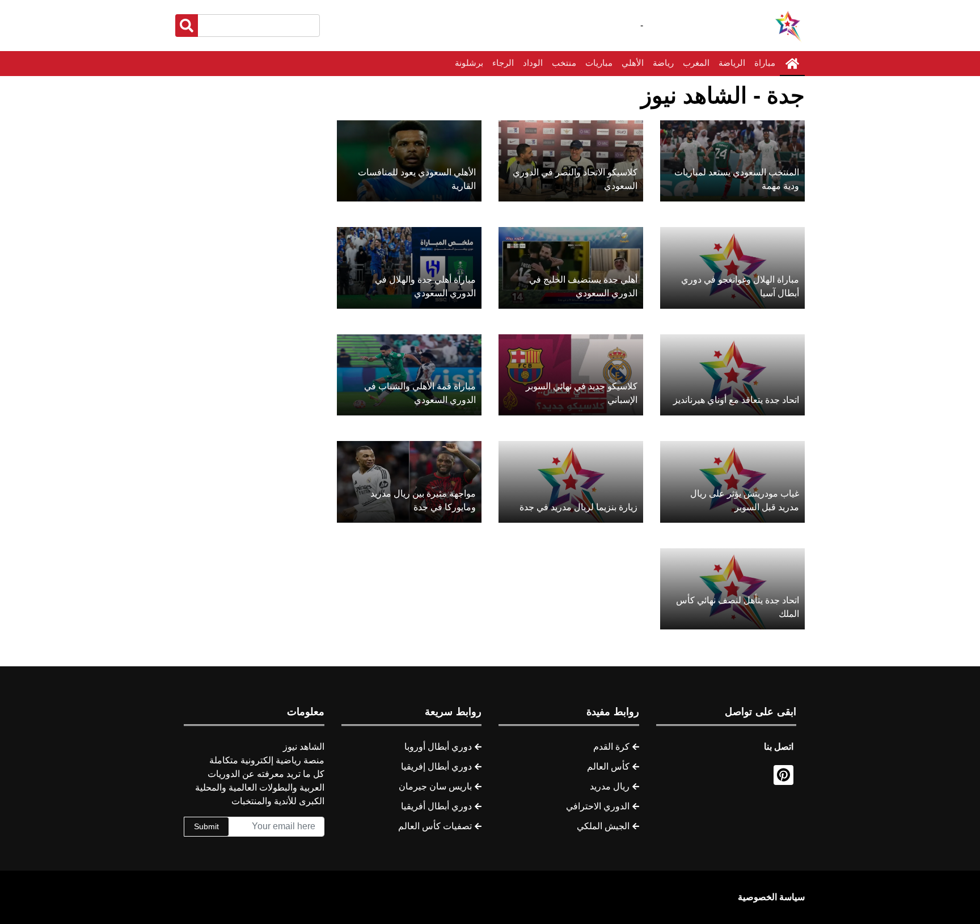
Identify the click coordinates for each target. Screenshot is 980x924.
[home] (792, 63)
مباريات (598, 63)
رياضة (663, 63)
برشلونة (469, 63)
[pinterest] (783, 775)
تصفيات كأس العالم (435, 826)
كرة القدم (611, 746)
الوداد (533, 63)
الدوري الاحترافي (598, 806)
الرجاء (503, 63)
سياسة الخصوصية (771, 897)
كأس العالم (608, 766)
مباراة (764, 63)
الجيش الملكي (603, 826)
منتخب (564, 63)
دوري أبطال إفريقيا (436, 766)
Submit (206, 826)
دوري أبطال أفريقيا (436, 806)
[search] (186, 25)
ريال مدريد (610, 786)
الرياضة (732, 63)
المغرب (696, 63)
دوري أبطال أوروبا (438, 746)
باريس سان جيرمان (435, 786)
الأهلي (633, 63)
